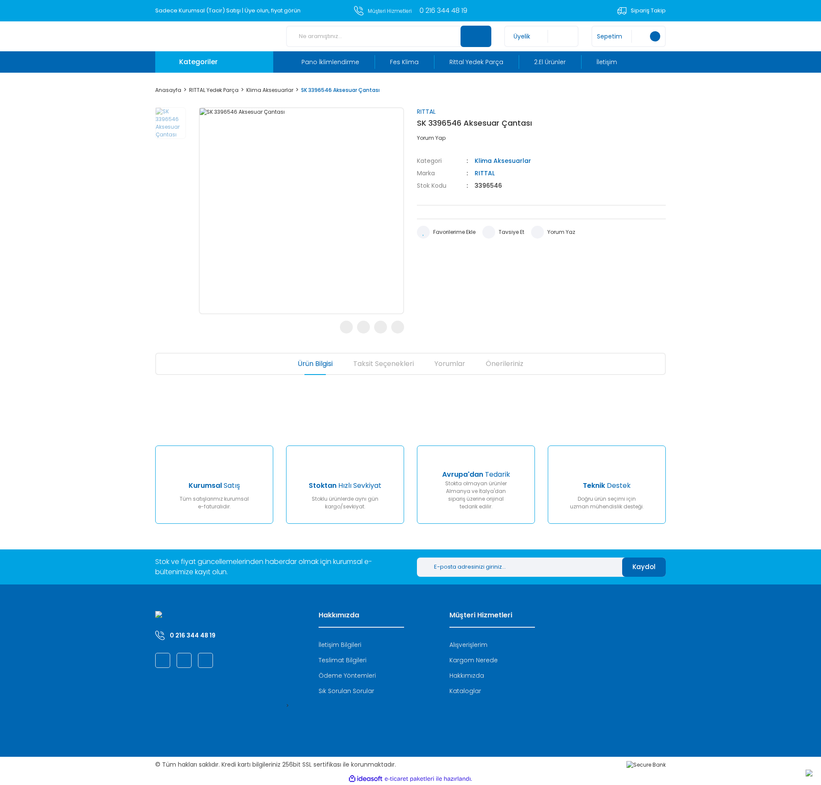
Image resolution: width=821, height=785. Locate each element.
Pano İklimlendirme (330, 62)
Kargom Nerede (473, 660)
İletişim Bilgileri (340, 644)
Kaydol (644, 566)
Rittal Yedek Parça (476, 62)
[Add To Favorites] (446, 232)
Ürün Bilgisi (315, 364)
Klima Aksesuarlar (503, 160)
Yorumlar (449, 364)
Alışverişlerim (468, 644)
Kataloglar (465, 691)
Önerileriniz (504, 364)
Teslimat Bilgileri (342, 660)
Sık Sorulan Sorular (346, 691)
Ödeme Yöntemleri (347, 675)
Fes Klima (404, 62)
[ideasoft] (365, 779)
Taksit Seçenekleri (383, 364)
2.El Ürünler (550, 62)
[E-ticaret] (409, 779)
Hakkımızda (466, 675)
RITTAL (426, 111)
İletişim (607, 62)
